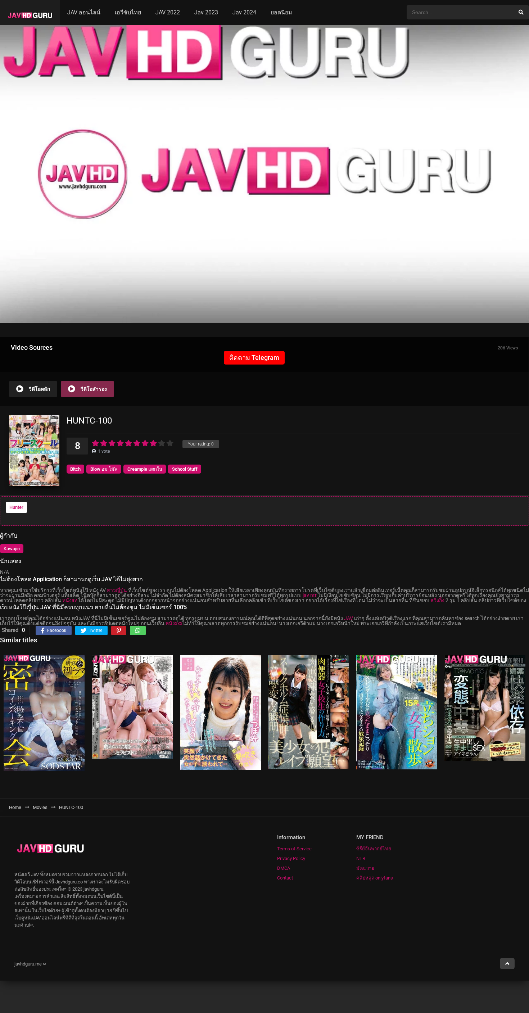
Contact (285, 878)
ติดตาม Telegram (254, 357)
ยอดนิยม (281, 12)
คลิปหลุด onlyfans (374, 878)
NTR (360, 858)
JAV (348, 618)
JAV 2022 (167, 12)
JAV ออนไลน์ (83, 12)
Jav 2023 (206, 12)
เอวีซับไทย (128, 12)
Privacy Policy (291, 858)
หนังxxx (174, 623)
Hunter (16, 507)
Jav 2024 (244, 12)
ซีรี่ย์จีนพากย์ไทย (373, 848)
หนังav (69, 600)
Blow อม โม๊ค (104, 469)
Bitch (75, 469)
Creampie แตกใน (144, 469)
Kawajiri (12, 548)
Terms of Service (294, 848)
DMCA (283, 868)
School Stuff (185, 469)
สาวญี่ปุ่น (117, 590)
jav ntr (310, 595)
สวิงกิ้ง (437, 600)
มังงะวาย (365, 868)
